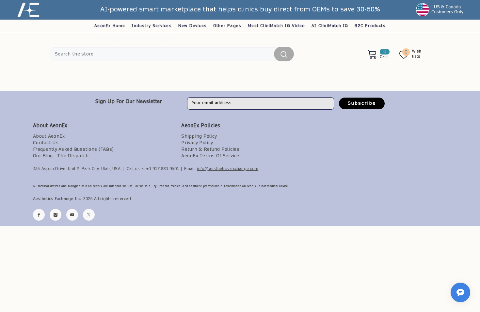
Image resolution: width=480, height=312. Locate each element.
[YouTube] (72, 215)
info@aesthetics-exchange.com (140, 39)
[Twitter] (89, 215)
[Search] (171, 54)
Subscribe (362, 103)
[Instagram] (55, 215)
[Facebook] (39, 215)
